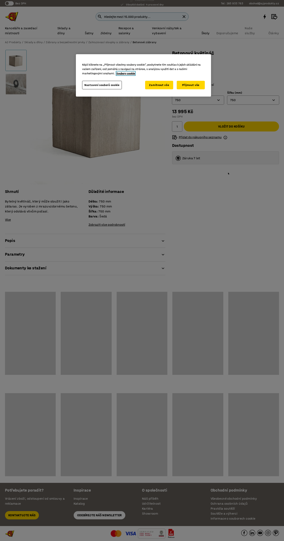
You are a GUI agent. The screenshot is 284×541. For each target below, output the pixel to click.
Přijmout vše (190, 85)
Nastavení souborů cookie (102, 85)
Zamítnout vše (159, 85)
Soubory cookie (125, 73)
